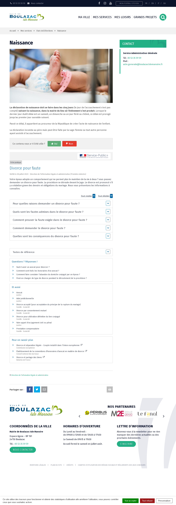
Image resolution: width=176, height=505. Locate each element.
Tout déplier (104, 196)
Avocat (19, 292)
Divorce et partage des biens (29, 357)
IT (158, 3)
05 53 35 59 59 (134, 58)
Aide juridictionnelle (25, 298)
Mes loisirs (122, 17)
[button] (61, 204)
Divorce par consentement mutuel (31, 310)
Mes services (102, 17)
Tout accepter (130, 501)
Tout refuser (147, 501)
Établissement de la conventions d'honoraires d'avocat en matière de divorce (50, 351)
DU (164, 3)
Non (71, 143)
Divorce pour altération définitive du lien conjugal (38, 316)
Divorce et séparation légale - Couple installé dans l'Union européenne (48, 345)
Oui (55, 143)
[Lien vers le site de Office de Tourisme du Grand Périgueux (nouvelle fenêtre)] (147, 414)
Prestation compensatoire (28, 329)
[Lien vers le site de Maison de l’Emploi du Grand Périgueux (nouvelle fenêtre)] (122, 413)
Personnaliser (164, 501)
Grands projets (145, 17)
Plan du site (56, 465)
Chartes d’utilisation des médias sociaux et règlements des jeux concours (111, 465)
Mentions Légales (38, 465)
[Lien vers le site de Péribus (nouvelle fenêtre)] (96, 413)
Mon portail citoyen (129, 3)
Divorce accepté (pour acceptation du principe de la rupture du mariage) (48, 304)
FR (146, 3)
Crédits (69, 465)
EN (153, 3)
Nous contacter (37, 3)
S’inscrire (126, 443)
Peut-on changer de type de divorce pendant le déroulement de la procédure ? (51, 278)
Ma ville (84, 17)
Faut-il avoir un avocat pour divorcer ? (33, 267)
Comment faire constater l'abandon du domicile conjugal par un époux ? (48, 274)
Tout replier (87, 196)
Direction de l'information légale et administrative (29, 375)
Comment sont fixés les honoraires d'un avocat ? (37, 271)
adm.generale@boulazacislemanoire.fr (143, 64)
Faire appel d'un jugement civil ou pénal (34, 323)
